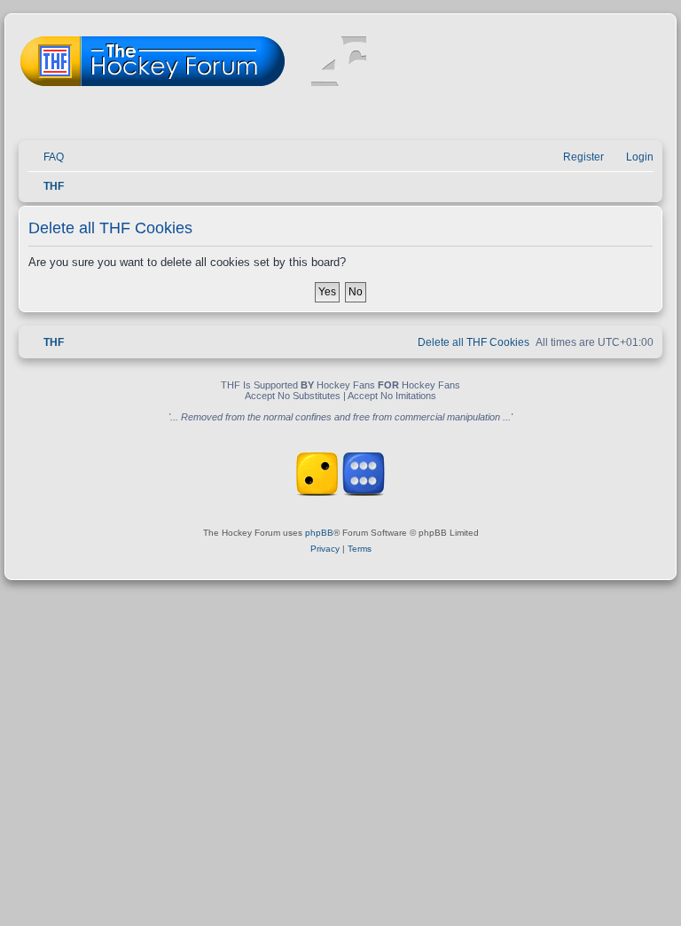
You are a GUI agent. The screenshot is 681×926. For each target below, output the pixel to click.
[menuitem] (45, 157)
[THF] (223, 62)
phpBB (319, 533)
